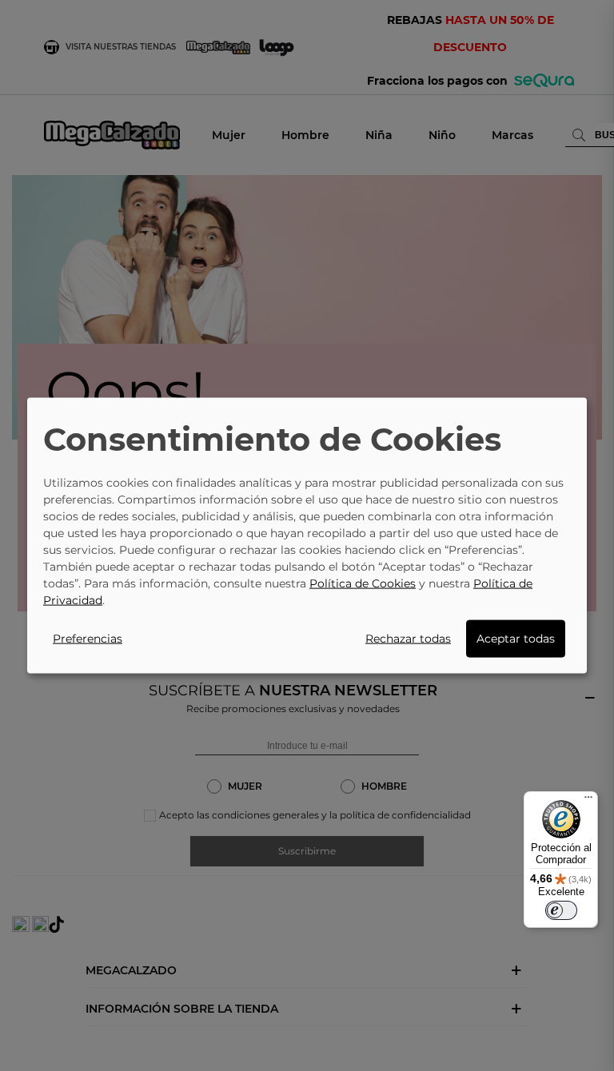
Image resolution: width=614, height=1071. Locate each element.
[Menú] (588, 800)
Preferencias (87, 638)
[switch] (561, 910)
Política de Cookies (362, 582)
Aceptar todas (515, 638)
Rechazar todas (408, 638)
